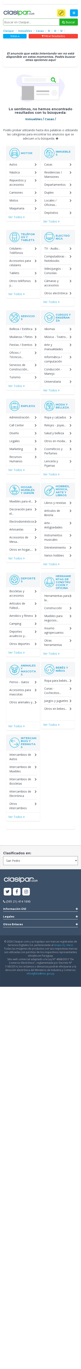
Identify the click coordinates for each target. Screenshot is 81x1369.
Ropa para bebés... (56, 681)
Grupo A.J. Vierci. (64, 945)
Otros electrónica (56, 293)
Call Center (16, 425)
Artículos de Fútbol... (17, 605)
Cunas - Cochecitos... (52, 690)
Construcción (53, 608)
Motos (13, 200)
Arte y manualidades (53, 347)
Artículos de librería (52, 513)
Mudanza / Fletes (21, 337)
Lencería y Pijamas (51, 463)
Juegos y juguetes (56, 701)
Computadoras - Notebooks (55, 258)
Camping (15, 624)
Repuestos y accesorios (17, 182)
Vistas (14, 36)
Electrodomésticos (21, 521)
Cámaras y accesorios (51, 283)
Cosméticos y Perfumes (53, 451)
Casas (48, 164)
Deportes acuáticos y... (17, 633)
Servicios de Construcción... (19, 367)
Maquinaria (16, 208)
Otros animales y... (21, 702)
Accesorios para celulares (20, 263)
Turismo (15, 377)
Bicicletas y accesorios (16, 593)
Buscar (70, 22)
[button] (61, 12)
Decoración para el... (20, 511)
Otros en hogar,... (21, 550)
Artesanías (16, 529)
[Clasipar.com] (18, 13)
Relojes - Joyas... (55, 425)
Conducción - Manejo (53, 371)
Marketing (16, 449)
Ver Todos (15, 217)
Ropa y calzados (55, 417)
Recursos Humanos (15, 459)
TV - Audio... (52, 248)
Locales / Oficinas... (50, 202)
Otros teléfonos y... (20, 283)
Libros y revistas (55, 503)
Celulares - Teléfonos (16, 250)
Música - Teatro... (56, 337)
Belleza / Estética (20, 329)
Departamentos (55, 185)
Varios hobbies (54, 555)
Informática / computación (53, 359)
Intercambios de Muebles (20, 769)
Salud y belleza (54, 433)
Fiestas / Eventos (20, 345)
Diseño (14, 433)
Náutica (14, 172)
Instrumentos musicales (53, 537)
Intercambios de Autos (20, 757)
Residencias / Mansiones (53, 174)
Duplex (49, 192)
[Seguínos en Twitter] (7, 891)
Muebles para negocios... (53, 618)
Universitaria (52, 381)
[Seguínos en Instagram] (26, 891)
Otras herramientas (53, 642)
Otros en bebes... (55, 709)
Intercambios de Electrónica (20, 793)
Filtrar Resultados (54, 36)
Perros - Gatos (19, 682)
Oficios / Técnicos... (16, 355)
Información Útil (14, 908)
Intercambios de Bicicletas (20, 781)
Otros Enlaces (13, 924)
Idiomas (49, 329)
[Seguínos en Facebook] (16, 891)
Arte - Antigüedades (53, 525)
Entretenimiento (55, 547)
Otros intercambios (18, 806)
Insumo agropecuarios (54, 630)
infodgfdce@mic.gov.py (40, 973)
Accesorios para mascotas (20, 692)
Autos (13, 164)
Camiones (16, 192)
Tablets (14, 273)
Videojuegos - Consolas (53, 271)
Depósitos (51, 213)
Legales (14, 441)
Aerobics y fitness (21, 616)
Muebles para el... (21, 501)
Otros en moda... (55, 441)
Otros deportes (19, 644)
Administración (19, 417)
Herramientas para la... (56, 598)
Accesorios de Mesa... (18, 539)
